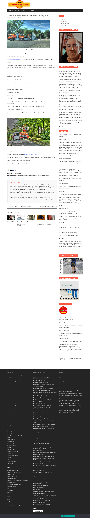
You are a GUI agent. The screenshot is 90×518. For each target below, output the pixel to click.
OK (62, 515)
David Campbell (10, 425)
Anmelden (63, 19)
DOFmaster (10, 383)
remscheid (46, 175)
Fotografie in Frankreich (12, 389)
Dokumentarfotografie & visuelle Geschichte (17, 480)
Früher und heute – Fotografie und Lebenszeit (43, 456)
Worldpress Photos (11, 461)
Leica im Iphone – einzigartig (39, 502)
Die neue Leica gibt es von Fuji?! (40, 395)
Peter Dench (10, 401)
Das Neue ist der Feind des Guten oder (41, 390)
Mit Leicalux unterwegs (38, 434)
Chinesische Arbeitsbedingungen (14, 379)
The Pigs (9, 457)
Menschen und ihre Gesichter (13, 59)
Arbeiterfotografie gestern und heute (46, 206)
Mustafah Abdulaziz (11, 443)
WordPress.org (64, 25)
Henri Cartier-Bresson (12, 397)
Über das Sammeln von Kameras (40, 382)
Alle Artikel (31, 10)
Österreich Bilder (11, 399)
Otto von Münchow (11, 445)
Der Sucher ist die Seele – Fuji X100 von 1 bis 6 (43, 426)
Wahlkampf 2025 (37, 436)
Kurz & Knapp (17, 173)
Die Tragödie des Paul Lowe (39, 487)
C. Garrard (9, 377)
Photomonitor (10, 447)
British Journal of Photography (14, 375)
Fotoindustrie (10, 391)
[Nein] (88, 516)
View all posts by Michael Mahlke (47, 199)
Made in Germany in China (39, 412)
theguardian (10, 490)
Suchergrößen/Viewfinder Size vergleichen (16, 413)
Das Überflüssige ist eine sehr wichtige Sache (43, 388)
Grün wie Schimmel (37, 450)
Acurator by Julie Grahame (13, 470)
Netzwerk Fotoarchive (12, 486)
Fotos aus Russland (11, 395)
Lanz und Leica (36, 489)
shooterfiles (10, 453)
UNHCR (9, 459)
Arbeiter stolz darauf (18, 53)
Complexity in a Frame (12, 476)
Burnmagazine (10, 474)
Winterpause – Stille (37, 440)
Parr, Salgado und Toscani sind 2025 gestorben (50, 223)
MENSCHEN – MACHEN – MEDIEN (14, 484)
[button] (8, 170)
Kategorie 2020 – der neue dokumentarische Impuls (70, 407)
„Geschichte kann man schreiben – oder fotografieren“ (40, 223)
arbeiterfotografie (25, 175)
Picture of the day (11, 449)
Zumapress (9, 492)
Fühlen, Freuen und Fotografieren (40, 485)
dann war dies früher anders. (30, 154)
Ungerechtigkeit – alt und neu (40, 432)
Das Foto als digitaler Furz (39, 380)
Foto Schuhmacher (11, 482)
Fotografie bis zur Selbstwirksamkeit (41, 504)
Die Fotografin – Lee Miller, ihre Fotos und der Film (44, 438)
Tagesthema (36, 476)
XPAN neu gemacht (37, 414)
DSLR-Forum (10, 385)
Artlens (10, 10)
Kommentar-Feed (65, 23)
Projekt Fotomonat (11, 403)
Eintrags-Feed (64, 21)
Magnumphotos (11, 439)
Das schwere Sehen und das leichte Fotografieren (44, 424)
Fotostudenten (10, 433)
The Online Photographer (13, 415)
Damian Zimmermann (12, 478)
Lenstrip (17, 10)
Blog (8, 501)
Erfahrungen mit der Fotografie (14, 505)
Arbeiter (18, 175)
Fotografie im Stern (11, 431)
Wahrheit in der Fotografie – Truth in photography (18, 417)
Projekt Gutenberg (11, 405)
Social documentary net (12, 411)
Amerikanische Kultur (12, 424)
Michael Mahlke (19, 17)
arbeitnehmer (34, 175)
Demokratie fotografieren (13, 381)
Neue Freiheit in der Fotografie (40, 478)
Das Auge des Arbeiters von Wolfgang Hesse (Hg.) (20, 206)
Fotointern (9, 393)
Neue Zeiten (36, 375)
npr (8, 488)
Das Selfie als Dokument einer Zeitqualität (42, 399)
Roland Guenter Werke (12, 409)
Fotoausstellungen (11, 429)
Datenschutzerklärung (69, 515)
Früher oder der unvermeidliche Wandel (42, 418)
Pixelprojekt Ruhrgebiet (12, 451)
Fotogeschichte (11, 387)
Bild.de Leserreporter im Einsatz (14, 472)
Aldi (13, 175)
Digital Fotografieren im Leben (40, 397)
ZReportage (10, 463)
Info (8, 507)
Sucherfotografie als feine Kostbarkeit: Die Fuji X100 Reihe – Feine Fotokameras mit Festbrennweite (43, 443)
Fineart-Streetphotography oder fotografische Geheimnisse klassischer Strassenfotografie (69, 402)
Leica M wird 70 (36, 480)
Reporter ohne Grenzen (12, 407)
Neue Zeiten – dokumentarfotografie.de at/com (70, 393)
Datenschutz (10, 503)
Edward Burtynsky (11, 428)
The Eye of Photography (12, 455)
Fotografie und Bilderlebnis (39, 416)
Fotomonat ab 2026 (30, 221)
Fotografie (40, 175)
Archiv (23, 10)
